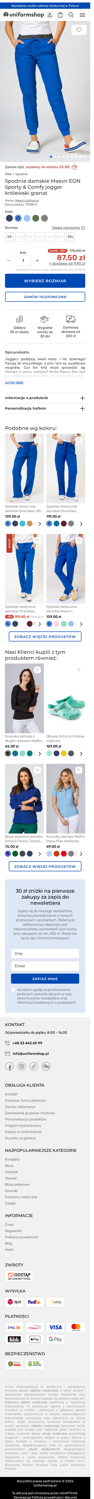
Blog (8, 1238)
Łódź (53, 1459)
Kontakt (11, 1088)
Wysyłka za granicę (20, 1132)
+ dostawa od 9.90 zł (67, 257)
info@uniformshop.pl (30, 1048)
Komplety (12, 1154)
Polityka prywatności (21, 1231)
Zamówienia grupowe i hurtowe (30, 1107)
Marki (9, 1244)
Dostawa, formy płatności (25, 1095)
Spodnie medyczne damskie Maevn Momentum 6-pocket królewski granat (63, 603)
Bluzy (9, 1160)
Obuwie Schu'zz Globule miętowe (65, 732)
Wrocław (42, 1459)
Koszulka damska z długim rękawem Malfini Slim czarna (23, 732)
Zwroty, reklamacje (20, 1101)
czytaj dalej (14, 376)
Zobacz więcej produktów (45, 631)
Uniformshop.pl (45, 1479)
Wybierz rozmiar (45, 275)
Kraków (27, 1459)
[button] (51, 151)
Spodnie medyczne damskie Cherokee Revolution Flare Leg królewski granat (62, 503)
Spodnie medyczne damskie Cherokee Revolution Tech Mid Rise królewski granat (22, 603)
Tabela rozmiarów (66, 222)
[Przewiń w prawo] (38, 518)
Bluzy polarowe (17, 1179)
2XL (60, 231)
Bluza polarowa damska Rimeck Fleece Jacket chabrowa (24, 833)
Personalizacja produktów (25, 1113)
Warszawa (12, 1459)
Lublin (64, 1459)
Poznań (10, 1463)
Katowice (77, 1459)
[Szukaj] (71, 15)
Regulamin (13, 1225)
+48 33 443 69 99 (27, 1037)
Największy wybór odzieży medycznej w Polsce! (45, 6)
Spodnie (21, 168)
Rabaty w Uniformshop (23, 1126)
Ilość (23, 247)
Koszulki (11, 1185)
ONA (8, 168)
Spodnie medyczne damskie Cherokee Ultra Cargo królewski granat (24, 503)
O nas (9, 1219)
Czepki (10, 1197)
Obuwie (11, 1172)
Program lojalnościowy (23, 1120)
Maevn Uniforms (27, 195)
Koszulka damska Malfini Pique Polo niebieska (65, 833)
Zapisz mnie (45, 973)
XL (50, 231)
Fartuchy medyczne (21, 1191)
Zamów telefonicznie (45, 291)
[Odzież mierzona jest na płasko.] (83, 222)
